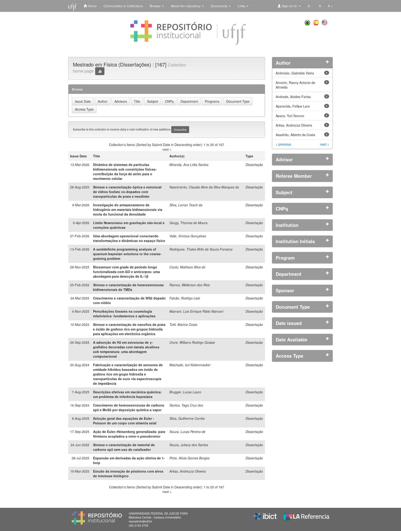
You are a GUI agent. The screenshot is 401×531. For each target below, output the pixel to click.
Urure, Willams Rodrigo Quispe (192, 342)
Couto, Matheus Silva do (187, 267)
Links (242, 5)
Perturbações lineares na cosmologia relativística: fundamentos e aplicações (124, 313)
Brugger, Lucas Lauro (185, 392)
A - (310, 5)
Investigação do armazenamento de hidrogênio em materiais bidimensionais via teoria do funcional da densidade (127, 209)
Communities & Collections (123, 5)
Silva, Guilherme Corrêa (187, 418)
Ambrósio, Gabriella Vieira (295, 73)
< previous (283, 144)
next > (166, 149)
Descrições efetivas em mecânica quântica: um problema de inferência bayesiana (127, 394)
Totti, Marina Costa (183, 324)
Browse (156, 5)
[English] (325, 22)
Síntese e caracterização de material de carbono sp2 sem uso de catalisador (124, 447)
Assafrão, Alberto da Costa (295, 134)
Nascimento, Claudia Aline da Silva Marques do (204, 187)
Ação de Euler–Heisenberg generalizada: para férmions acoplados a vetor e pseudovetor (129, 434)
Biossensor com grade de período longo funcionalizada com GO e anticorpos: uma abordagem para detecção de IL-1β (126, 272)
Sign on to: (289, 5)
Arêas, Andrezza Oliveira (187, 471)
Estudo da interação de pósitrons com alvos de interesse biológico (128, 473)
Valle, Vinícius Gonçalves (187, 236)
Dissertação (254, 164)
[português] (307, 22)
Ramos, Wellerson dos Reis (189, 285)
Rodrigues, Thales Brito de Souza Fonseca (201, 249)
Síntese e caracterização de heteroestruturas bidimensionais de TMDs (128, 287)
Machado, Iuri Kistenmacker (189, 364)
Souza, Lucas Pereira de (187, 431)
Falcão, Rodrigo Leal (184, 298)
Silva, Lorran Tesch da (185, 205)
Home (92, 5)
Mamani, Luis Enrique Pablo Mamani (196, 311)
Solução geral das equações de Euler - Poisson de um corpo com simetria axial (124, 420)
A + (330, 5)
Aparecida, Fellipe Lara (293, 106)
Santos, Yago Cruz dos (186, 405)
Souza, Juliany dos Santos (188, 444)
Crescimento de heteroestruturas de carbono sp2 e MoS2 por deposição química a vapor (128, 407)
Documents (219, 5)
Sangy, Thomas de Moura (188, 222)
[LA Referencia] (306, 516)
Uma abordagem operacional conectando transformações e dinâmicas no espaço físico (129, 238)
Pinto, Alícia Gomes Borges (189, 458)
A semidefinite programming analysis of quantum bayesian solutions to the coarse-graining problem (127, 254)
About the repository (186, 5)
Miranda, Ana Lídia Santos (188, 164)
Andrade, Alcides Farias (293, 96)
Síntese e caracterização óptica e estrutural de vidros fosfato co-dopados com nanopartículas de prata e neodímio (127, 192)
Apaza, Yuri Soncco (290, 115)
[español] (316, 22)
